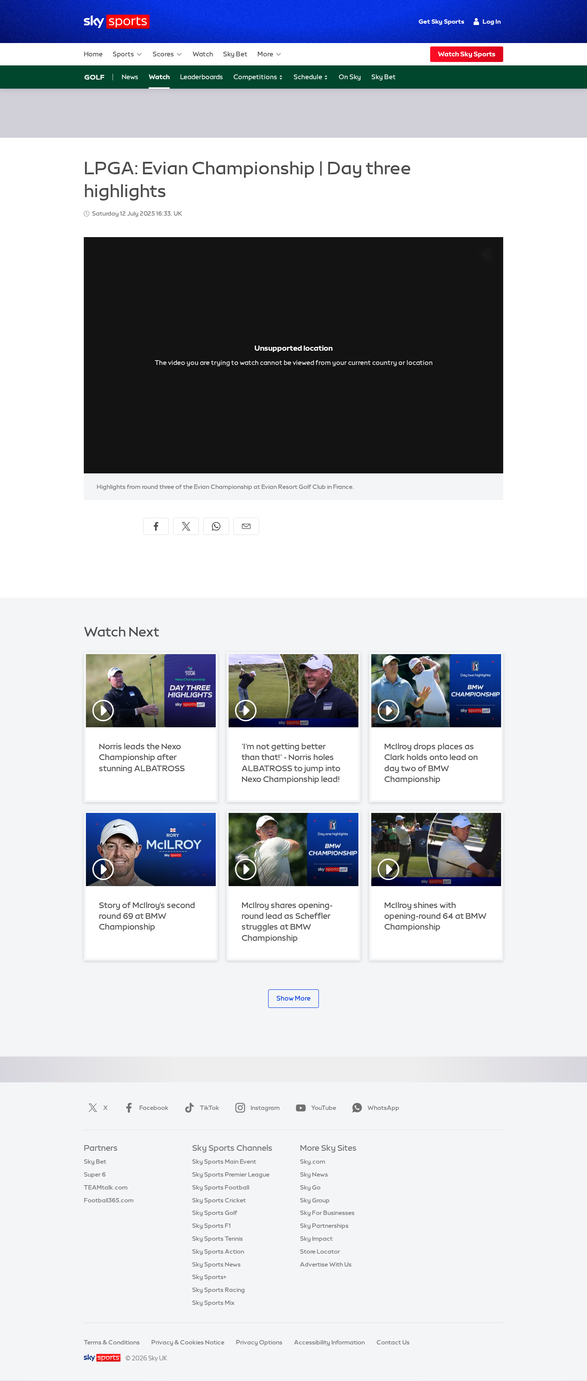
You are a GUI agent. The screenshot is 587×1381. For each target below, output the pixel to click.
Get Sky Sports (441, 22)
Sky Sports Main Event (224, 1162)
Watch (203, 54)
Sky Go (310, 1187)
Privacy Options (259, 1342)
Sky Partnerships (324, 1226)
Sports (123, 54)
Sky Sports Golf (214, 1213)
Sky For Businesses (327, 1213)
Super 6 (95, 1174)
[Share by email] (246, 526)
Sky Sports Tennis (217, 1239)
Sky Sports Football (220, 1187)
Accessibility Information (329, 1342)
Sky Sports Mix (213, 1303)
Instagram (265, 1108)
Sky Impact (316, 1239)
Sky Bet (235, 54)
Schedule (309, 77)
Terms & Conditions (112, 1342)
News (130, 77)
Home (93, 54)
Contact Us (393, 1342)
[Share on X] (186, 526)
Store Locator (320, 1251)
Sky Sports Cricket (219, 1200)
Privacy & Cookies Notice (187, 1342)
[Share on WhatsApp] (216, 526)
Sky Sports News (216, 1264)
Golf (94, 77)
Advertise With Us (326, 1264)
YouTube (323, 1108)
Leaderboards (201, 77)
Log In (492, 22)
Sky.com (312, 1162)
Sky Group (315, 1200)
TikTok (209, 1108)
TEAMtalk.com (106, 1187)
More (265, 54)
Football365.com (109, 1200)
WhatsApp (383, 1108)
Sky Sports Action (218, 1251)
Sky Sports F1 (211, 1226)
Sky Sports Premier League (230, 1174)
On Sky (350, 77)
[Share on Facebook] (156, 526)
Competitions (255, 77)
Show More (293, 998)
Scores (163, 54)
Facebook (153, 1108)
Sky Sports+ (209, 1277)
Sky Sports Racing (218, 1290)
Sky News (314, 1174)
